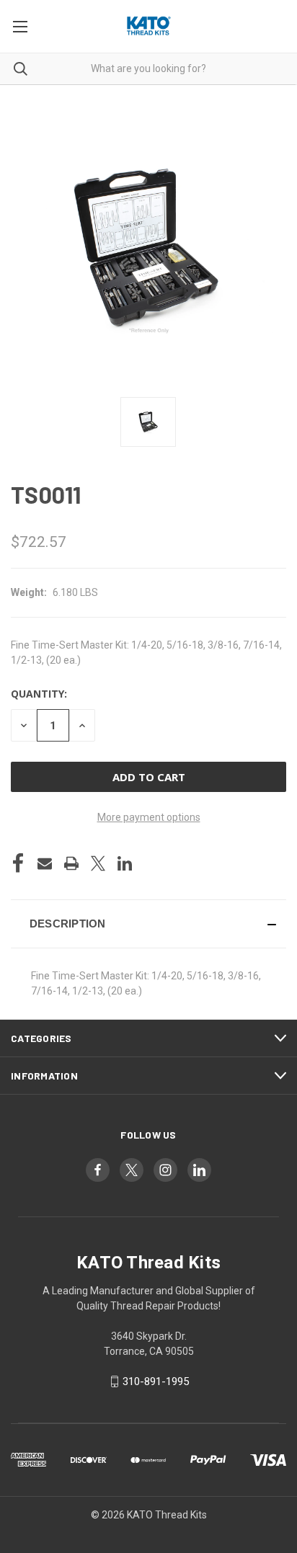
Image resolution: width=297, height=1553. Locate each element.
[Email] (44, 863)
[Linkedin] (125, 863)
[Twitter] (98, 863)
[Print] (71, 863)
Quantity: (39, 693)
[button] (148, 923)
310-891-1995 (156, 1381)
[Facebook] (18, 863)
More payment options (148, 817)
